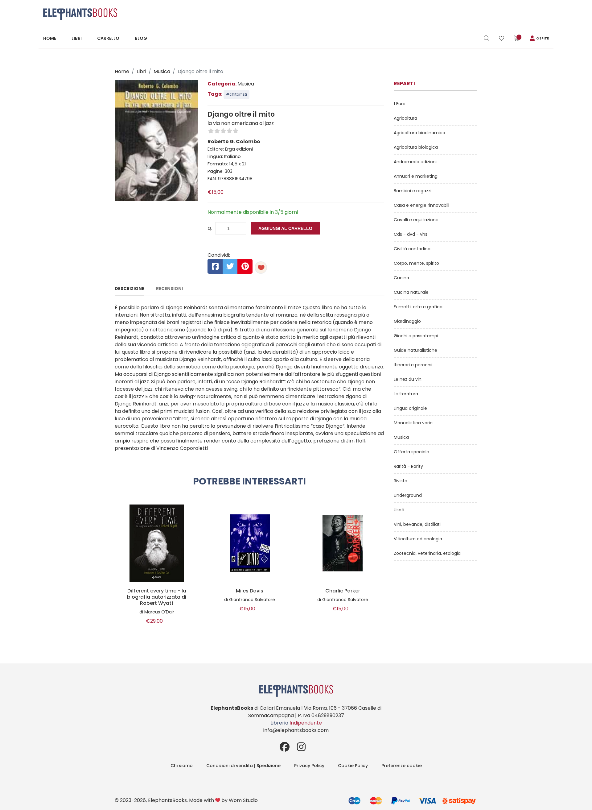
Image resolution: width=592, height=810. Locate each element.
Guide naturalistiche (415, 350)
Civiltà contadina (412, 249)
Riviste (400, 481)
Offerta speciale (411, 452)
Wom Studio (243, 800)
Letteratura (406, 394)
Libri (77, 38)
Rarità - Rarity (408, 466)
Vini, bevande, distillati (417, 524)
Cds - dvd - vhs (410, 234)
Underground (408, 495)
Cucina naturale (411, 292)
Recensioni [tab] (169, 288)
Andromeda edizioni (415, 162)
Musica (162, 71)
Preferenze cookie (401, 765)
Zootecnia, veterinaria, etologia (427, 553)
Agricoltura (405, 118)
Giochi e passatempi (416, 336)
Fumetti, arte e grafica (418, 307)
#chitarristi (236, 94)
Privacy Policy (309, 765)
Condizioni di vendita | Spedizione (243, 765)
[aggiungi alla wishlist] (261, 267)
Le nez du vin (407, 379)
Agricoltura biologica (416, 147)
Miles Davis (249, 591)
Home (49, 38)
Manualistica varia (413, 423)
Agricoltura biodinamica (419, 133)
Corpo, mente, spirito (416, 263)
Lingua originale (410, 408)
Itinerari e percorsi (413, 365)
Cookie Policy (353, 765)
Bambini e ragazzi (412, 191)
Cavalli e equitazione (416, 220)
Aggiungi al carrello (285, 228)
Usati (399, 510)
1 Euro (399, 104)
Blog (141, 38)
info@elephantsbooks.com (296, 730)
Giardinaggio (407, 321)
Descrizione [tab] (129, 288)
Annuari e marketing (416, 176)
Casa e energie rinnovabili (421, 205)
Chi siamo (182, 765)
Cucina (401, 278)
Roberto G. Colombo (234, 141)
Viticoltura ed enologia (418, 539)
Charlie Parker (342, 591)
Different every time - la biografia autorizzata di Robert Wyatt (156, 597)
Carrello (108, 38)
